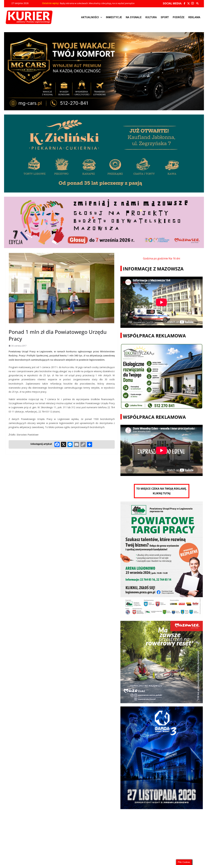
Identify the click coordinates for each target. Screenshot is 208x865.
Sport (165, 17)
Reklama (194, 17)
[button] (91, 17)
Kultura (151, 17)
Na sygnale (134, 17)
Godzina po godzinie (155, 258)
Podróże (178, 17)
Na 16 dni (174, 258)
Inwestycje (114, 17)
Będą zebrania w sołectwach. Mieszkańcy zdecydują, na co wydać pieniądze (97, 3)
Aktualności (90, 17)
